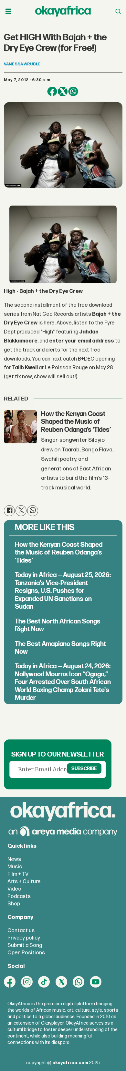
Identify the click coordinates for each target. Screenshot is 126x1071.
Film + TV (17, 874)
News (14, 859)
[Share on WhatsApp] (73, 92)
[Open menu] (8, 11)
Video (14, 889)
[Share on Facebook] (52, 92)
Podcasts (19, 896)
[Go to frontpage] (63, 11)
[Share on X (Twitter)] (63, 92)
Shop (13, 904)
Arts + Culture (24, 881)
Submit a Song (24, 945)
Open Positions (26, 953)
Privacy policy (23, 938)
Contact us (21, 930)
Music (14, 867)
